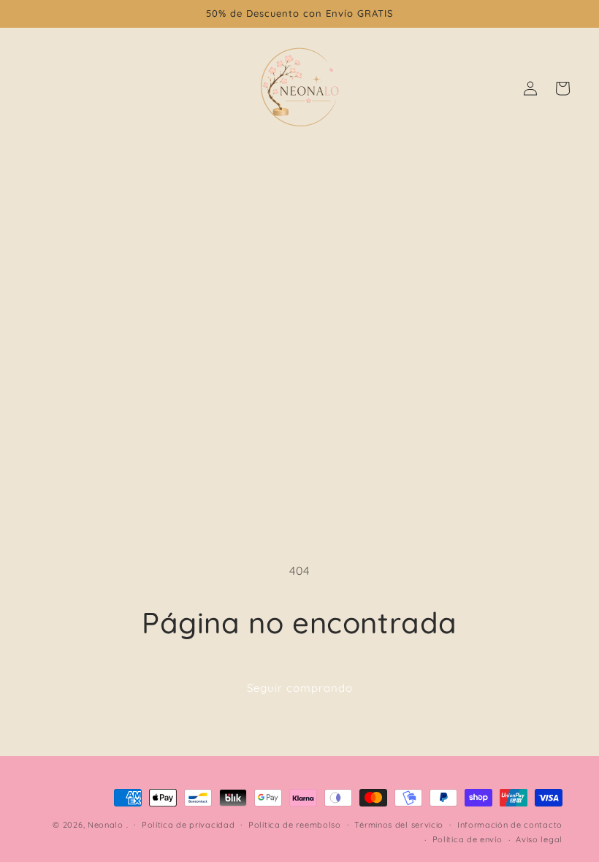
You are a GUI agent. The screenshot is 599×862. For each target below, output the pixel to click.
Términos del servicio (398, 825)
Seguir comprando (300, 688)
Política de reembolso (294, 825)
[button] (562, 88)
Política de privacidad (188, 825)
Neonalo (105, 825)
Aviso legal (539, 839)
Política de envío (467, 839)
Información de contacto (509, 825)
